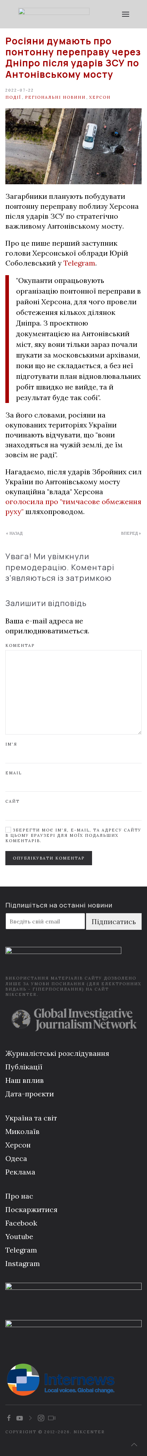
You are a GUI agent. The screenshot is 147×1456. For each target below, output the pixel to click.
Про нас (19, 1195)
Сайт (12, 801)
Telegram (79, 262)
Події (13, 97)
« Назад (14, 533)
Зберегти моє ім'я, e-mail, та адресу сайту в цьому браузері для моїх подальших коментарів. (73, 836)
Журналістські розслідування (57, 1053)
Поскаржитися (31, 1209)
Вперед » (131, 533)
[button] (125, 14)
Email (13, 772)
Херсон (100, 97)
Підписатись (114, 921)
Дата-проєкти (29, 1093)
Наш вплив (24, 1080)
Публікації (23, 1066)
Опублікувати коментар (49, 858)
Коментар (20, 645)
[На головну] (53, 14)
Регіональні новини (55, 97)
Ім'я (11, 744)
